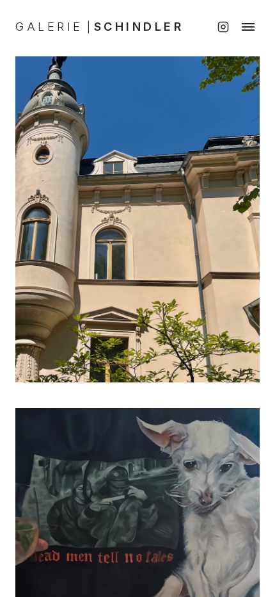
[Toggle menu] (248, 26)
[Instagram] (223, 27)
